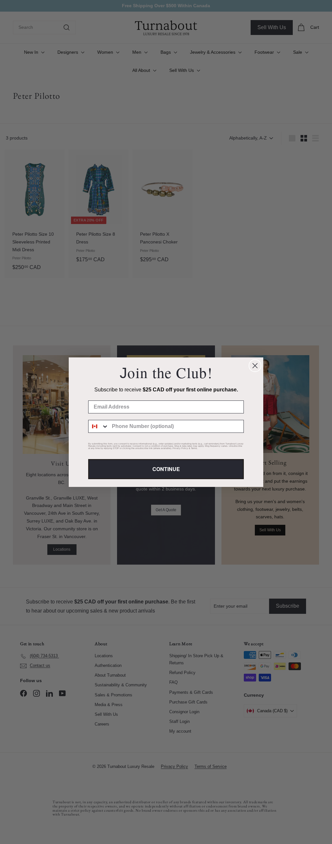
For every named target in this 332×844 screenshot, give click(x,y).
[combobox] (99, 426)
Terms (194, 448)
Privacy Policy (180, 448)
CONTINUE (166, 469)
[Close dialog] (255, 365)
